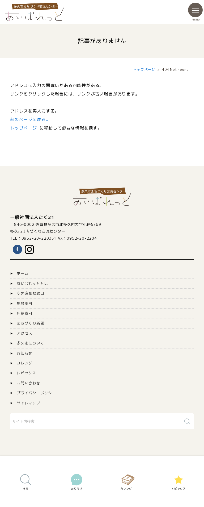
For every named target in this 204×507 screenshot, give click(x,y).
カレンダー (26, 362)
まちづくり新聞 (30, 323)
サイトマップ (28, 402)
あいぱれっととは (32, 283)
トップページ (144, 69)
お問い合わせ (28, 382)
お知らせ (24, 353)
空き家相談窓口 (30, 293)
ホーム (22, 273)
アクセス (24, 333)
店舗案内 (24, 313)
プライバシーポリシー (36, 392)
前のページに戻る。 (30, 119)
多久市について (30, 343)
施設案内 (24, 303)
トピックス (26, 372)
